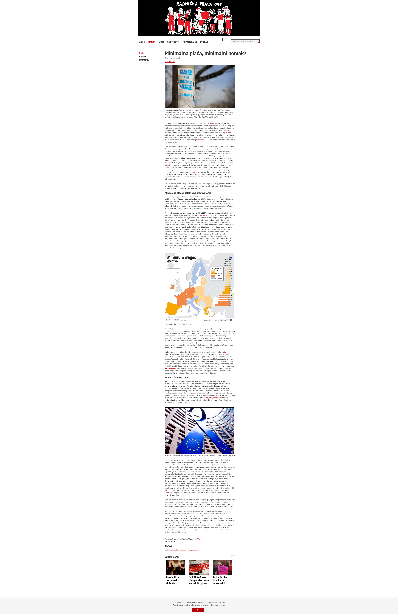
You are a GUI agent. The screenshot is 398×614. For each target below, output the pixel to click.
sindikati (183, 550)
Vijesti (142, 41)
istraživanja (144, 60)
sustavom (225, 352)
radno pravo (173, 41)
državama (201, 140)
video (161, 41)
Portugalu (223, 133)
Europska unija (193, 550)
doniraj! (204, 41)
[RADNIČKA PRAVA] (199, 18)
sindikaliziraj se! (189, 41)
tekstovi (152, 41)
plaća (167, 550)
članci (141, 53)
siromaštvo (174, 550)
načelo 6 (203, 215)
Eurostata (192, 172)
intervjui (142, 56)
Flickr (199, 539)
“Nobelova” (169, 493)
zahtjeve (168, 331)
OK (198, 610)
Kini (166, 165)
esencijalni (214, 123)
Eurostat (189, 324)
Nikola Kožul (170, 62)
